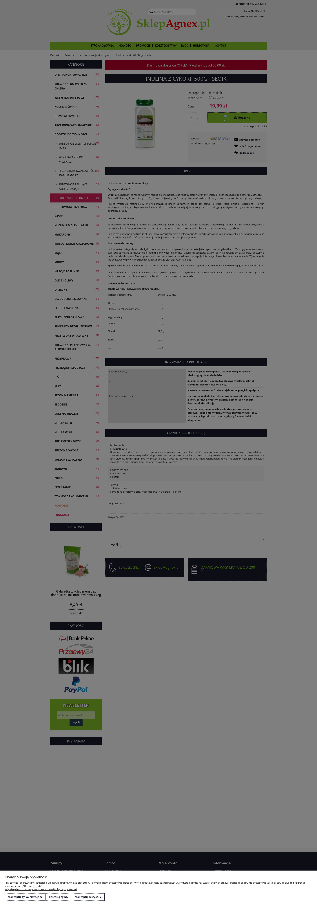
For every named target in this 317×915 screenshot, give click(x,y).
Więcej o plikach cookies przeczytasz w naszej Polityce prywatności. (41, 889)
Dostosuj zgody (58, 897)
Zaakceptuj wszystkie (88, 897)
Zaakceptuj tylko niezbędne (25, 897)
